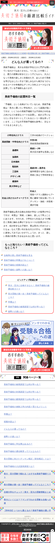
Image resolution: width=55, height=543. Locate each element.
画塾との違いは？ (16, 311)
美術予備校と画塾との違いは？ (18, 270)
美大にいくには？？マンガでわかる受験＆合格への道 (27, 501)
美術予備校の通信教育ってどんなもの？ (22, 451)
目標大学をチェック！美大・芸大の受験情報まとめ (27, 492)
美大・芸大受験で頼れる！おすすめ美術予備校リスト (27, 475)
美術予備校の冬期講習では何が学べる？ (22, 392)
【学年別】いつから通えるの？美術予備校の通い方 (27, 510)
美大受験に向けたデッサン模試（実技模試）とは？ (27, 459)
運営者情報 (27, 529)
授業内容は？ (10, 422)
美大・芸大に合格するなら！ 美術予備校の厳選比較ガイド (26, 2)
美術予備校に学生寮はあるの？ (18, 444)
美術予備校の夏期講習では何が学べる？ (22, 399)
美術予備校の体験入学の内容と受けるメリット (25, 407)
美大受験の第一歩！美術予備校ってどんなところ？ (27, 485)
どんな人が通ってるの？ (15, 429)
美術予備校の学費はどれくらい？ (19, 260)
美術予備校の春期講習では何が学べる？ (26, 307)
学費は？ (12, 302)
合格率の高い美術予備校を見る (18, 255)
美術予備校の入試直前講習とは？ (19, 466)
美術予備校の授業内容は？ (16, 265)
